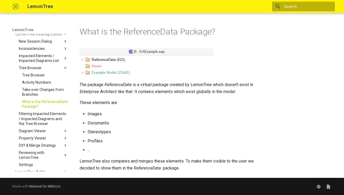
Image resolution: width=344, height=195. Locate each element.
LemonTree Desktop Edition (39, 34)
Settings (26, 165)
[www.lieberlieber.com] (318, 186)
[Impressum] (328, 186)
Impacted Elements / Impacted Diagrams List (39, 58)
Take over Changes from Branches (43, 92)
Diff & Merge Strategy (37, 145)
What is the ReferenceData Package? (45, 104)
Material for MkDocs (44, 186)
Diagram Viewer (32, 131)
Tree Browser (30, 68)
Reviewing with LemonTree (31, 155)
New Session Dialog (35, 41)
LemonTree (22, 30)
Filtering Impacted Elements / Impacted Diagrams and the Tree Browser (42, 119)
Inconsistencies (32, 48)
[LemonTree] (15, 6)
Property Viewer (32, 138)
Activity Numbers (36, 82)
